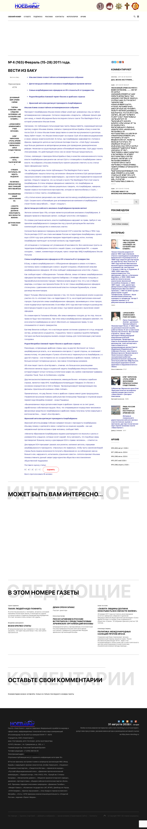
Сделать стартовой (27, 816)
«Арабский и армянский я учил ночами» (129, 315)
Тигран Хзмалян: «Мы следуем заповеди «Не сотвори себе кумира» (130, 245)
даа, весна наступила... (122, 80)
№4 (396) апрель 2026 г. (120, 465)
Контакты (59, 17)
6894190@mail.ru (31, 754)
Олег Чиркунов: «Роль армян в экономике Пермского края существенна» (130, 381)
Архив (83, 17)
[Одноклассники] (118, 62)
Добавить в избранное (46, 816)
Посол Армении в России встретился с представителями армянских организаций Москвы (73, 621)
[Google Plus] (123, 62)
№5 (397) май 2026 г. (119, 460)
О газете (27, 17)
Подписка (37, 17)
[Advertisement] (73, 38)
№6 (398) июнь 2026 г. (119, 456)
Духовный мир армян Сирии (15, 100)
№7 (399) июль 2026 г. (119, 452)
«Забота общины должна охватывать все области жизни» (117, 609)
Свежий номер (14, 17)
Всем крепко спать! (19, 626)
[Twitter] (115, 62)
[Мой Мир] (120, 62)
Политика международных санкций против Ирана (114, 632)
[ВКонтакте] (113, 62)
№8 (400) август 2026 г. (120, 448)
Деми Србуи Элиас (64, 607)
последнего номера (59, 694)
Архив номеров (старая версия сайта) (72, 816)
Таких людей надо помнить (25, 608)
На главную (12, 816)
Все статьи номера (120, 224)
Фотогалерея (72, 17)
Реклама (49, 17)
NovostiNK (116, 219)
